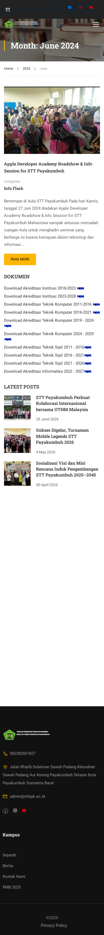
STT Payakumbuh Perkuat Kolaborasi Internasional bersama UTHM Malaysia (63, 403)
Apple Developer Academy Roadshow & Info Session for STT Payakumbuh (48, 167)
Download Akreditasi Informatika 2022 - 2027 (44, 371)
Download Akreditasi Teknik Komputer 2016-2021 (48, 312)
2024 (26, 68)
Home (8, 68)
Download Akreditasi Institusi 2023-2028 (40, 296)
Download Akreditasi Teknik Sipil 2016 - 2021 (44, 355)
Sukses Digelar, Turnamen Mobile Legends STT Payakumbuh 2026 (62, 436)
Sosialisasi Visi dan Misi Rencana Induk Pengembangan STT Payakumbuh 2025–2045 (67, 469)
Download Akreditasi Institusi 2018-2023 (40, 288)
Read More (21, 257)
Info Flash (13, 188)
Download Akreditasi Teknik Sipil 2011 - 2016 (44, 347)
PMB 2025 (12, 887)
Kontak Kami (14, 876)
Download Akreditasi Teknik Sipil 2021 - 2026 (44, 363)
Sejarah (9, 855)
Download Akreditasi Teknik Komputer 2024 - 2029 (49, 333)
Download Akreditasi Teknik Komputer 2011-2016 (48, 304)
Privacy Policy (54, 925)
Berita (8, 865)
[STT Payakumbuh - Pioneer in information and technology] (21, 24)
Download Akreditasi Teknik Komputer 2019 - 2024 (49, 320)
